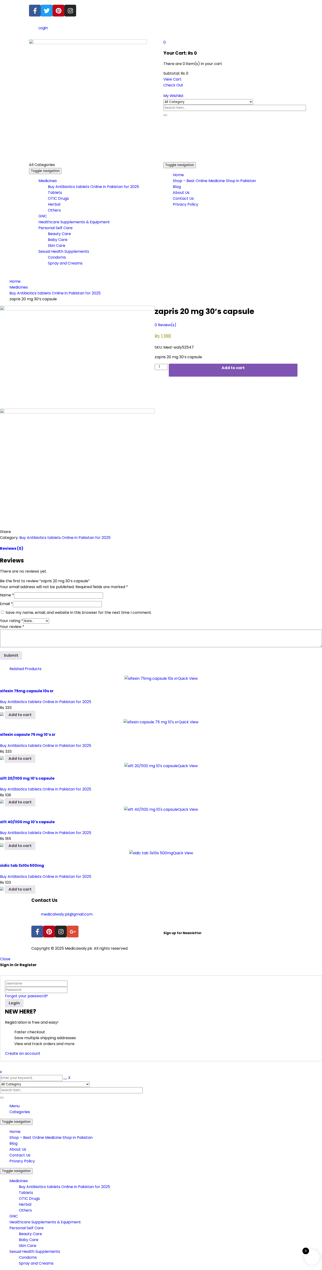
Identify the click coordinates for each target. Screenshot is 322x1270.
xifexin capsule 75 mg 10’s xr (27, 734)
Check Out (173, 85)
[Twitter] (47, 10)
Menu (14, 1106)
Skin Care (27, 1245)
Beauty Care (30, 1234)
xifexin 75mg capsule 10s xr (27, 691)
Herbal (25, 1204)
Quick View (188, 678)
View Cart (172, 79)
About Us (17, 1149)
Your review (12, 626)
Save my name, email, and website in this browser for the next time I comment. (79, 612)
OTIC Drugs (29, 1198)
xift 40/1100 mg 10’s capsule (27, 822)
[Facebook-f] (35, 10)
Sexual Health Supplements (34, 1251)
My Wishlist (173, 95)
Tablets (26, 1192)
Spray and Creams (36, 1263)
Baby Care (28, 1239)
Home (15, 281)
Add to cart (233, 367)
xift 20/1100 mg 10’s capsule (27, 778)
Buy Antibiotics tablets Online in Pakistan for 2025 (55, 293)
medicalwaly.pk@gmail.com (67, 914)
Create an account (22, 1053)
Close (5, 959)
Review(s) (165, 325)
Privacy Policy (22, 1161)
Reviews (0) (11, 548)
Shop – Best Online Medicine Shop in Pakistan (51, 1137)
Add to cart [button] (20, 714)
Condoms (28, 1257)
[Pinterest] (58, 10)
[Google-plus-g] (72, 931)
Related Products (25, 669)
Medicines (18, 287)
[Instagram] (70, 10)
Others (25, 1210)
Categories (19, 1112)
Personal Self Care (26, 1228)
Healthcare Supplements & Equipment (45, 1222)
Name (7, 595)
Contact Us (19, 1155)
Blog (13, 1143)
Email (6, 604)
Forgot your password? (26, 996)
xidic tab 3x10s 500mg (22, 865)
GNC (13, 1216)
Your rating (11, 620)
